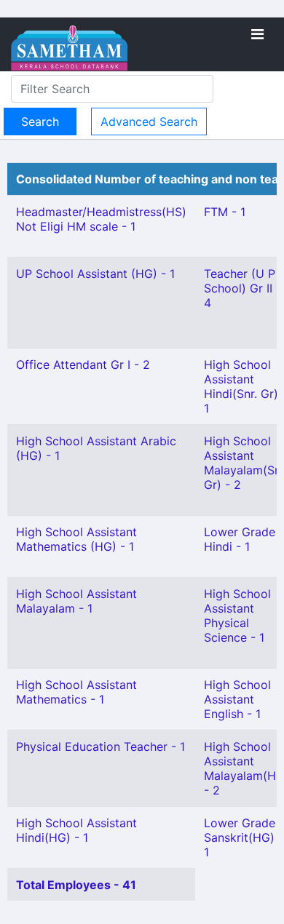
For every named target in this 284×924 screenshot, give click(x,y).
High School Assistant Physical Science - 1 (237, 615)
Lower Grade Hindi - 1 (239, 539)
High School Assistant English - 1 (237, 699)
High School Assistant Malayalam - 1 (76, 601)
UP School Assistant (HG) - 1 (95, 273)
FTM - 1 (224, 211)
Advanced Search (148, 121)
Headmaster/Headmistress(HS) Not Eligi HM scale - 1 (101, 219)
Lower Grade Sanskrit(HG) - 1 (243, 837)
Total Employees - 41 (76, 884)
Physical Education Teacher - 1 (100, 746)
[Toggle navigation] (257, 34)
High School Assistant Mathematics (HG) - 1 (76, 539)
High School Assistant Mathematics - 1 (76, 691)
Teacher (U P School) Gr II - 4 (242, 288)
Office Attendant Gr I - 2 (83, 364)
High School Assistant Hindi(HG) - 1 (76, 830)
